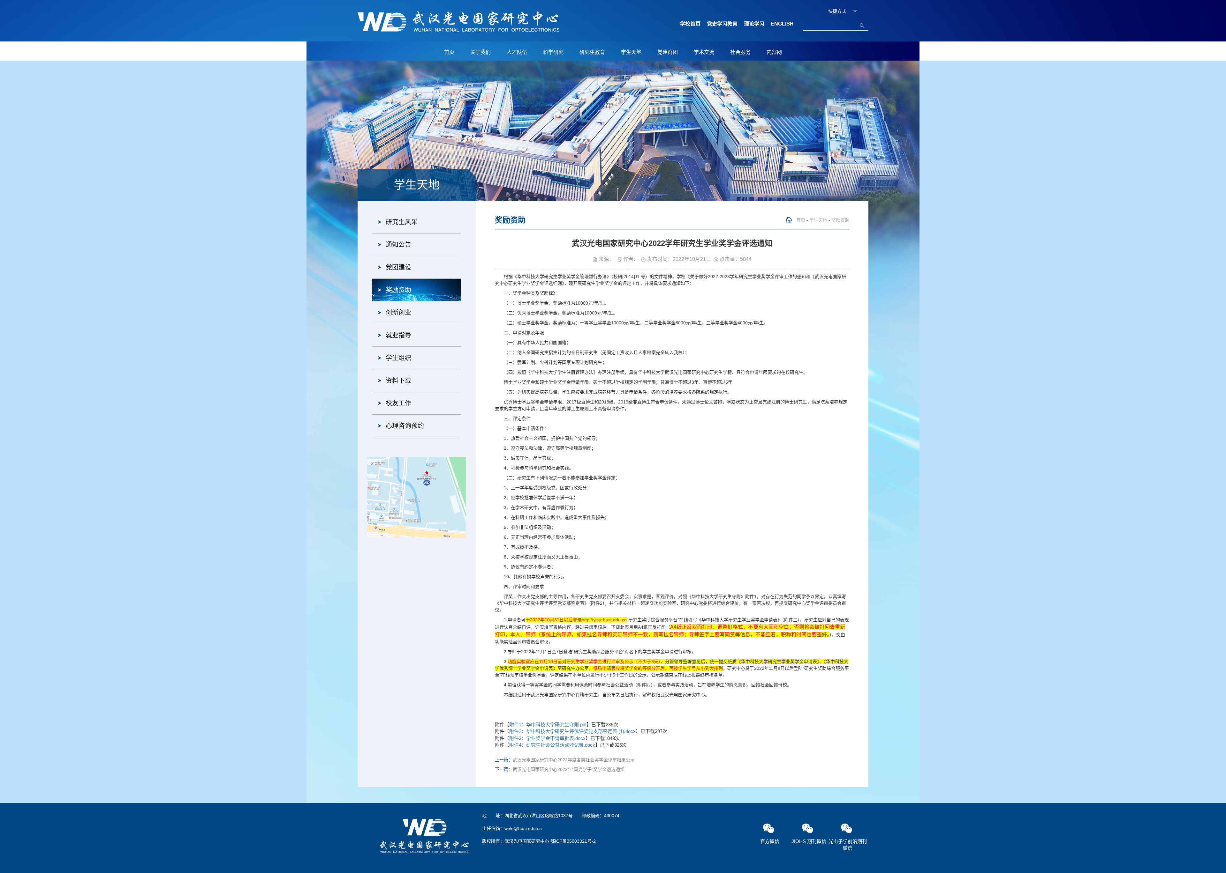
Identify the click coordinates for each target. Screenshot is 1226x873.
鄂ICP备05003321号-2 (573, 841)
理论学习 (754, 23)
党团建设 (398, 267)
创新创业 (398, 312)
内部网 (774, 52)
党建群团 (667, 52)
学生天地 (631, 52)
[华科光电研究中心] (458, 21)
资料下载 (398, 380)
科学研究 (553, 52)
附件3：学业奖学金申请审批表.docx (547, 738)
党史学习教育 (722, 23)
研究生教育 (592, 52)
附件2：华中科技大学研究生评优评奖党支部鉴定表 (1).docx (572, 731)
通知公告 (398, 244)
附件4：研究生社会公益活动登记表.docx (552, 745)
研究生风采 (402, 222)
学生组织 (398, 357)
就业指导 (398, 335)
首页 (449, 52)
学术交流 (704, 52)
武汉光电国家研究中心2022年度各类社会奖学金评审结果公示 (574, 759)
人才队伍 (517, 52)
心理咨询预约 (405, 425)
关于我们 (480, 52)
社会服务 (740, 52)
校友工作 (398, 403)
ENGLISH (782, 23)
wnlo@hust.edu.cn (523, 828)
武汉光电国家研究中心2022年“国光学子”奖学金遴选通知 (568, 769)
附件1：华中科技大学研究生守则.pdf (548, 724)
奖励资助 (398, 289)
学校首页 (690, 23)
